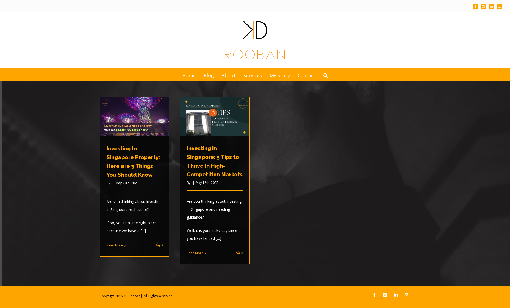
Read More (115, 245)
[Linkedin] (491, 6)
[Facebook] (475, 6)
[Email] (499, 6)
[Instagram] (483, 6)
